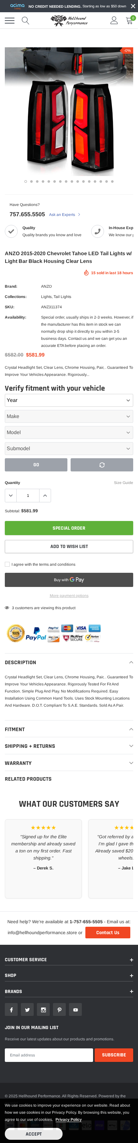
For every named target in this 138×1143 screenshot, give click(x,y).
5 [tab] (48, 181)
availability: (15, 317)
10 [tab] (77, 181)
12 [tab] (89, 181)
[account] (114, 20)
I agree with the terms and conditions (43, 564)
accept (34, 1134)
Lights (46, 296)
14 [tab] (100, 181)
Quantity (12, 482)
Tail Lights (62, 296)
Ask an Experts (62, 214)
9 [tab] (72, 181)
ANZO (46, 286)
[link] (11, 1009)
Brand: (11, 286)
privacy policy (69, 1119)
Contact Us (107, 932)
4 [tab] (43, 181)
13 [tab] (95, 181)
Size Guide (123, 482)
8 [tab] (66, 181)
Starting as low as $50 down (77, 6)
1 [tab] (25, 181)
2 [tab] (31, 181)
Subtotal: (12, 511)
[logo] (69, 21)
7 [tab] (60, 181)
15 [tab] (106, 181)
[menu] (9, 20)
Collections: (16, 296)
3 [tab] (37, 181)
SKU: (9, 307)
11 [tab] (83, 181)
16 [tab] (112, 181)
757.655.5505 (27, 214)
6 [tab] (54, 181)
